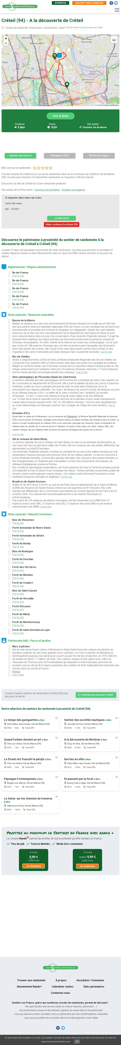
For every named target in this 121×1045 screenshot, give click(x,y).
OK (77, 1041)
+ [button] (6, 38)
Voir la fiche (60, 116)
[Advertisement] (60, 142)
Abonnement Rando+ (29, 986)
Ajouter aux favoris (20, 155)
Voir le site (18, 275)
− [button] (6, 43)
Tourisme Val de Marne (95, 127)
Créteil (62, 27)
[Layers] (114, 39)
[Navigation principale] (117, 10)
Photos (16, 671)
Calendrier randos (62, 986)
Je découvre (61, 218)
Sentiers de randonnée (17, 27)
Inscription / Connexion (90, 980)
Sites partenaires (94, 986)
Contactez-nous (60, 992)
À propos (60, 3)
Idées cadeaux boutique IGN (62, 224)
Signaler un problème (73, 189)
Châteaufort (71, 416)
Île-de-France (35, 27)
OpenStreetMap (103, 105)
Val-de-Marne (50, 27)
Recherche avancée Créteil (97, 694)
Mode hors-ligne (99, 155)
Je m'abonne (33, 866)
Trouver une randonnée (31, 980)
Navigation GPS (60, 155)
